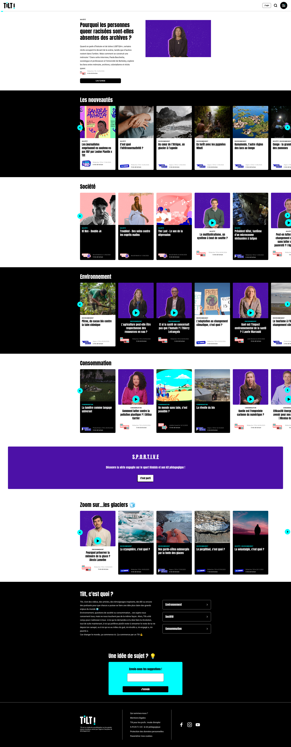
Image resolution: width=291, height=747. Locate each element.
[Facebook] (181, 724)
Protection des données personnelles (147, 731)
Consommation (173, 629)
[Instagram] (189, 724)
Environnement (173, 605)
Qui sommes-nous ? (139, 713)
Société (169, 617)
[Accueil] (9, 5)
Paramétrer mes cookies (141, 736)
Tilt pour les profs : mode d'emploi (145, 722)
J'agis (266, 5)
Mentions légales (138, 718)
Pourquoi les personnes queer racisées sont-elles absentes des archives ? (107, 31)
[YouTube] (198, 724)
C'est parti (145, 478)
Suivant (287, 127)
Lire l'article (100, 81)
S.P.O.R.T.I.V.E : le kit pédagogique (145, 727)
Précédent (80, 127)
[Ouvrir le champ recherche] (275, 5)
